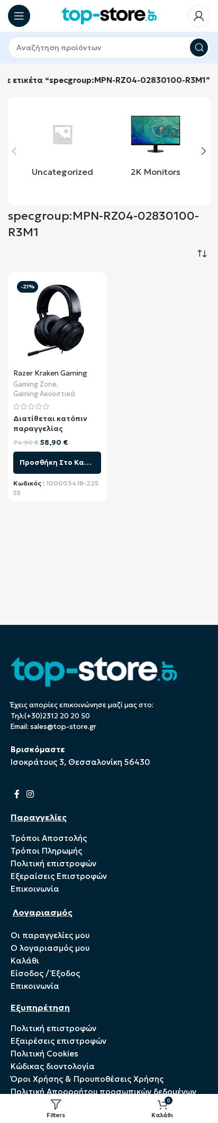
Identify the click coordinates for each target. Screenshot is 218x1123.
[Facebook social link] (17, 794)
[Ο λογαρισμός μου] (199, 15)
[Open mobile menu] (19, 15)
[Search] (199, 48)
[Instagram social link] (30, 794)
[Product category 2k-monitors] (155, 145)
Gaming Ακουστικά (44, 394)
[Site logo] (109, 15)
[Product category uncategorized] (62, 145)
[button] (14, 151)
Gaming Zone (35, 384)
